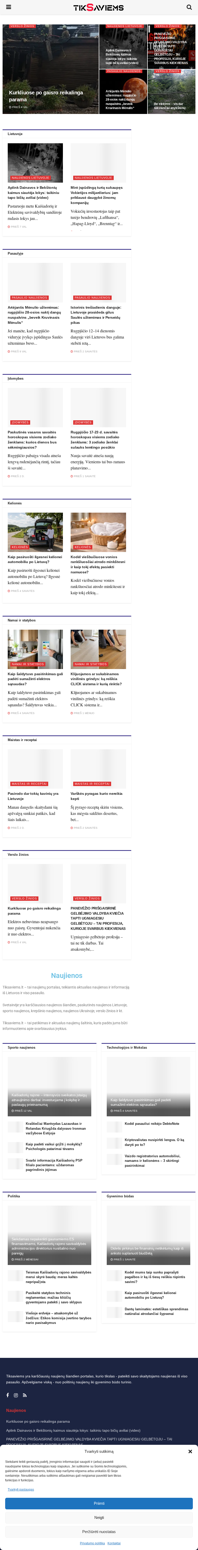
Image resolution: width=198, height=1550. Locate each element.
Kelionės (20, 547)
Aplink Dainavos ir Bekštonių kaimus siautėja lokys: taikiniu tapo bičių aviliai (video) (33, 192)
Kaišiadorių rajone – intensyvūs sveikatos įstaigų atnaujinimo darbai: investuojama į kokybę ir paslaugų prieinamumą (49, 1099)
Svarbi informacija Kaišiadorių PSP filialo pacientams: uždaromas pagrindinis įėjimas (54, 1165)
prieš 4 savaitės (22, 591)
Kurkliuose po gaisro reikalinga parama (38, 1421)
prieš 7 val (18, 226)
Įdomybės (20, 422)
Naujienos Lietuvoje (124, 26)
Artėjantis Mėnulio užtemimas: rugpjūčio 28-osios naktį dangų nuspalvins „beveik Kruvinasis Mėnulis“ (121, 100)
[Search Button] (189, 7)
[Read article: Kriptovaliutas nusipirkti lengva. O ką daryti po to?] (114, 1143)
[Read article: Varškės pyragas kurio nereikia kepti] (98, 769)
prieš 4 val (19, 107)
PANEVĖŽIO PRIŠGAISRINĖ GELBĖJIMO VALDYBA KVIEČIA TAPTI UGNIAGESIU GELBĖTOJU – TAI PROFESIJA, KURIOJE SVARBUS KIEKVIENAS (98, 918)
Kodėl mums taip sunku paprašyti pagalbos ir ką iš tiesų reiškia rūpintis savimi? (155, 1277)
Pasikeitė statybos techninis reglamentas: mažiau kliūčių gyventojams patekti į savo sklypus (54, 1297)
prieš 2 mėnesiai (26, 1259)
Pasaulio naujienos (124, 71)
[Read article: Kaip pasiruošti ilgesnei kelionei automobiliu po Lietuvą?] (35, 532)
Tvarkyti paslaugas (21, 1489)
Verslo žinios (22, 26)
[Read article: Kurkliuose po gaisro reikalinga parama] (35, 883)
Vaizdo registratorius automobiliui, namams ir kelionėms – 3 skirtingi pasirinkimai (152, 1160)
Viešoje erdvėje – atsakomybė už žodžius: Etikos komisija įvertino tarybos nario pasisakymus (58, 1317)
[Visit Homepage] (99, 7)
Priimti (99, 1503)
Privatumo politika (92, 1543)
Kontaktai (114, 1543)
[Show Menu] (8, 7)
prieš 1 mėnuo (83, 713)
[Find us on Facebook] (7, 1395)
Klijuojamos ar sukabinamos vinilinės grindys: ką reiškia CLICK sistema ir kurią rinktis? (96, 679)
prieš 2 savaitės (85, 351)
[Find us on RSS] (25, 1395)
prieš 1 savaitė (84, 476)
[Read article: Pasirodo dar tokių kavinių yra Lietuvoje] (35, 769)
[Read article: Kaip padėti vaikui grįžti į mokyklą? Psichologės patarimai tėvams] (15, 1147)
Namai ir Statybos (28, 664)
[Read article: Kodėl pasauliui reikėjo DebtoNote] (114, 1127)
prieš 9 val (18, 351)
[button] (190, 1451)
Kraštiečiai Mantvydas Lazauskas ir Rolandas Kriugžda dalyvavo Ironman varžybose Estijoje (56, 1128)
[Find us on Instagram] (16, 1395)
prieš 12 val (23, 1110)
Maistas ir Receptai (29, 783)
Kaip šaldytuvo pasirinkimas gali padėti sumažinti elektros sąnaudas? (35, 679)
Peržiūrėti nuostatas (99, 1531)
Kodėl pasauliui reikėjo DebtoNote (152, 1124)
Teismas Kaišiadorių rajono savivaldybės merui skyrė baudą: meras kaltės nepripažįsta (58, 1277)
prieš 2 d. (17, 476)
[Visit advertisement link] (165, 179)
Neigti (99, 1517)
